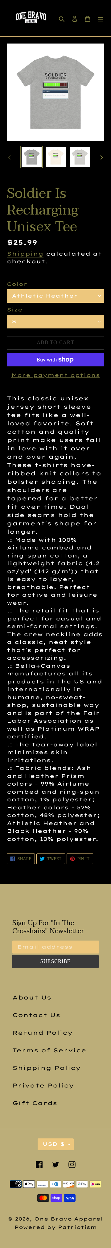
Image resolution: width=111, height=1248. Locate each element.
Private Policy (43, 1085)
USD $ (54, 1144)
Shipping (25, 253)
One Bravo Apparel (68, 1219)
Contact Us (36, 1015)
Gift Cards (34, 1103)
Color (17, 284)
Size (15, 310)
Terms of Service (49, 1050)
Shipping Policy (46, 1067)
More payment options (55, 375)
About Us (31, 997)
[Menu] (100, 18)
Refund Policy (42, 1032)
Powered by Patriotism (55, 1227)
